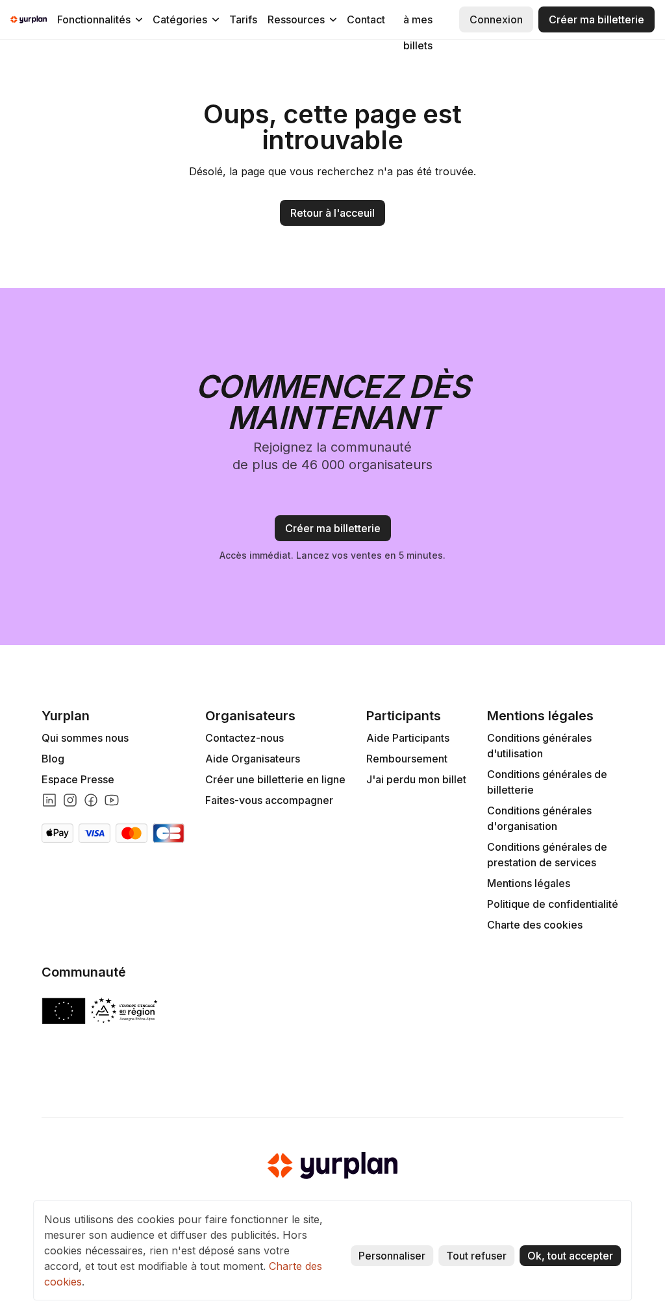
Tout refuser (476, 1255)
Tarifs (243, 19)
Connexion (496, 19)
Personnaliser (391, 1255)
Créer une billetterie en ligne (275, 779)
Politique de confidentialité (552, 903)
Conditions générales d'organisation (539, 818)
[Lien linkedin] (49, 800)
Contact (366, 19)
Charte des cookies (535, 924)
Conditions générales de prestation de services (547, 854)
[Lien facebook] (91, 800)
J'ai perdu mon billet (416, 779)
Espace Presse (78, 779)
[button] (99, 19)
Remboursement (406, 758)
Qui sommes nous (85, 737)
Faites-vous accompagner (269, 800)
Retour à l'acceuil (332, 212)
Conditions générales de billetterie (547, 782)
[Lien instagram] (70, 800)
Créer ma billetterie (596, 19)
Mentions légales (528, 883)
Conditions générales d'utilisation (539, 745)
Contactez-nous (244, 737)
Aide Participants (407, 737)
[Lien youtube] (111, 800)
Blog (53, 758)
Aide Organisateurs (252, 758)
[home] (28, 19)
